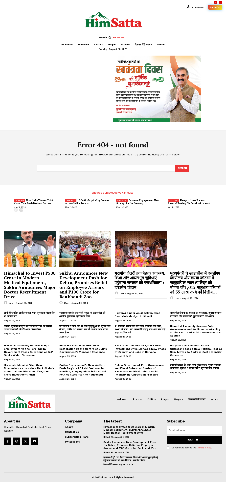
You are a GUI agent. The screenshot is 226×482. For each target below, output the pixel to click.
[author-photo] (6, 303)
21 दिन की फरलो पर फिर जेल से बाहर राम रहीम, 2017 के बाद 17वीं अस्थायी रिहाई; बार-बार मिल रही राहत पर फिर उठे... (140, 329)
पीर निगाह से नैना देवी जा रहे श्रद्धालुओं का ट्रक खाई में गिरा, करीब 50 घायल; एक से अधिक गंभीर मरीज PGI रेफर (84, 329)
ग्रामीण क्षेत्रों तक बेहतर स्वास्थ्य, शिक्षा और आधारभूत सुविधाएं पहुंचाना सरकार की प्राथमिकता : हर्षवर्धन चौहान (140, 280)
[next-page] (21, 210)
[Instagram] (16, 441)
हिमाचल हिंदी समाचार (110, 464)
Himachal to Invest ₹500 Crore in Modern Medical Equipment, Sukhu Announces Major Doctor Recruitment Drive (30, 284)
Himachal (108, 437)
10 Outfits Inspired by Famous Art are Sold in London (87, 202)
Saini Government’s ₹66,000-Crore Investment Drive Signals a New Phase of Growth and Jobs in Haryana (140, 348)
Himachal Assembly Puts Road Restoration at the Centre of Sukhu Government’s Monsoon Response (83, 348)
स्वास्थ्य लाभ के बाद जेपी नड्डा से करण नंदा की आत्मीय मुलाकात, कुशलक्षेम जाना (82, 314)
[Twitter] (25, 441)
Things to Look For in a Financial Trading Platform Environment (189, 202)
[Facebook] (215, 2)
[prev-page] (16, 210)
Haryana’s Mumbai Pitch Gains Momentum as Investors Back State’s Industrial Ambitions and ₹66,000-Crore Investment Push (29, 369)
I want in (192, 440)
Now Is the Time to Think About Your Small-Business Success (33, 202)
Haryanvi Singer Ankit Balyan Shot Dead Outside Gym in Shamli (137, 314)
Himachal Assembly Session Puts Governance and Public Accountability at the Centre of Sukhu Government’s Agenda (195, 331)
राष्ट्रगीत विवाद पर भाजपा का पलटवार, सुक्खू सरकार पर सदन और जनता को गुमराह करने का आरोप (195, 314)
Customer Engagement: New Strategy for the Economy (137, 202)
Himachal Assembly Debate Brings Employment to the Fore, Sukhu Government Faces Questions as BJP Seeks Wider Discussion (28, 350)
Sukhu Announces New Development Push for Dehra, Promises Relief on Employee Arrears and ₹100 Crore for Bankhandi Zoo (83, 284)
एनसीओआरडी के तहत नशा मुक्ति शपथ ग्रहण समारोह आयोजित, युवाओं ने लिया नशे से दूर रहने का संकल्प (195, 366)
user (11, 303)
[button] (106, 37)
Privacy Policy (204, 447)
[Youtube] (220, 2)
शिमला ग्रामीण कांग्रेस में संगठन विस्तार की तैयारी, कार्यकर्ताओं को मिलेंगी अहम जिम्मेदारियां (28, 328)
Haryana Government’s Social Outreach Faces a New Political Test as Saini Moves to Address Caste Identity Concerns (196, 350)
